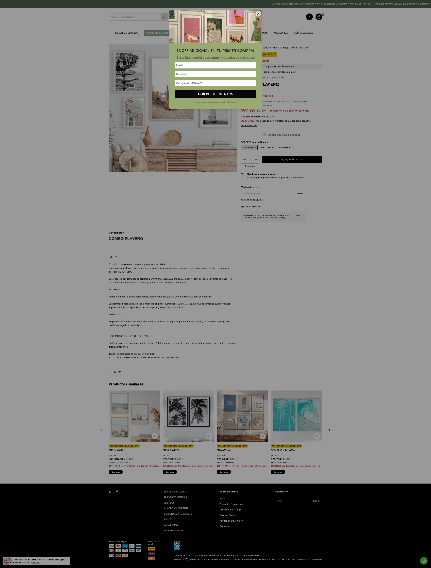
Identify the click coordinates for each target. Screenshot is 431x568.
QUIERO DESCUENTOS (215, 94)
